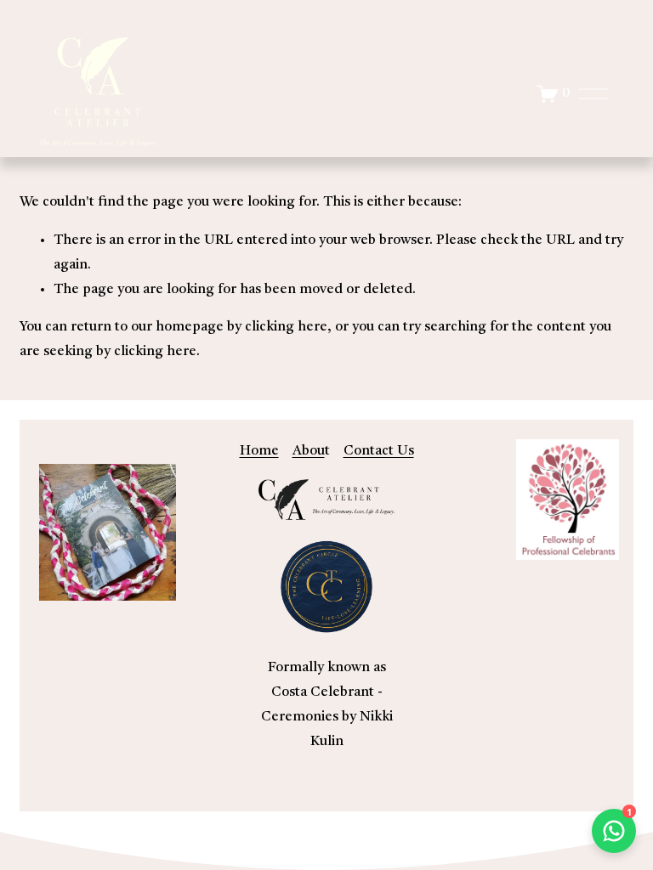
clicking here (286, 327)
